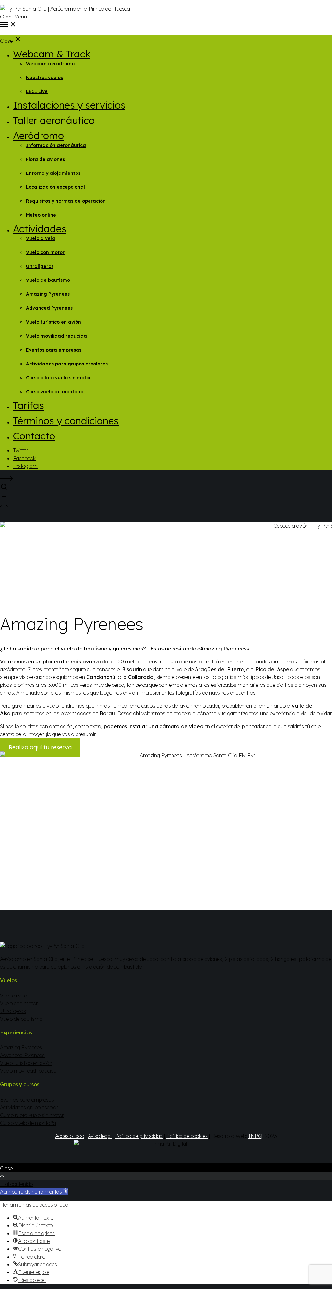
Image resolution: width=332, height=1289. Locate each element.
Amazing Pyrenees (21, 1047)
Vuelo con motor (19, 1003)
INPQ (255, 1136)
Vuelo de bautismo (21, 1019)
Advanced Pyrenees (22, 1055)
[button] (34, 1191)
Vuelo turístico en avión (26, 1063)
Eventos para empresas (27, 1099)
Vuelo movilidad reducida (28, 1071)
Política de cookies (187, 1136)
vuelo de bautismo (84, 648)
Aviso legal (100, 1136)
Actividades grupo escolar (29, 1107)
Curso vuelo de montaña (28, 1123)
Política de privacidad (139, 1136)
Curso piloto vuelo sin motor (32, 1115)
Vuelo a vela (13, 995)
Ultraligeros (13, 1011)
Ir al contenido (16, 1184)
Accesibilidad (69, 1136)
